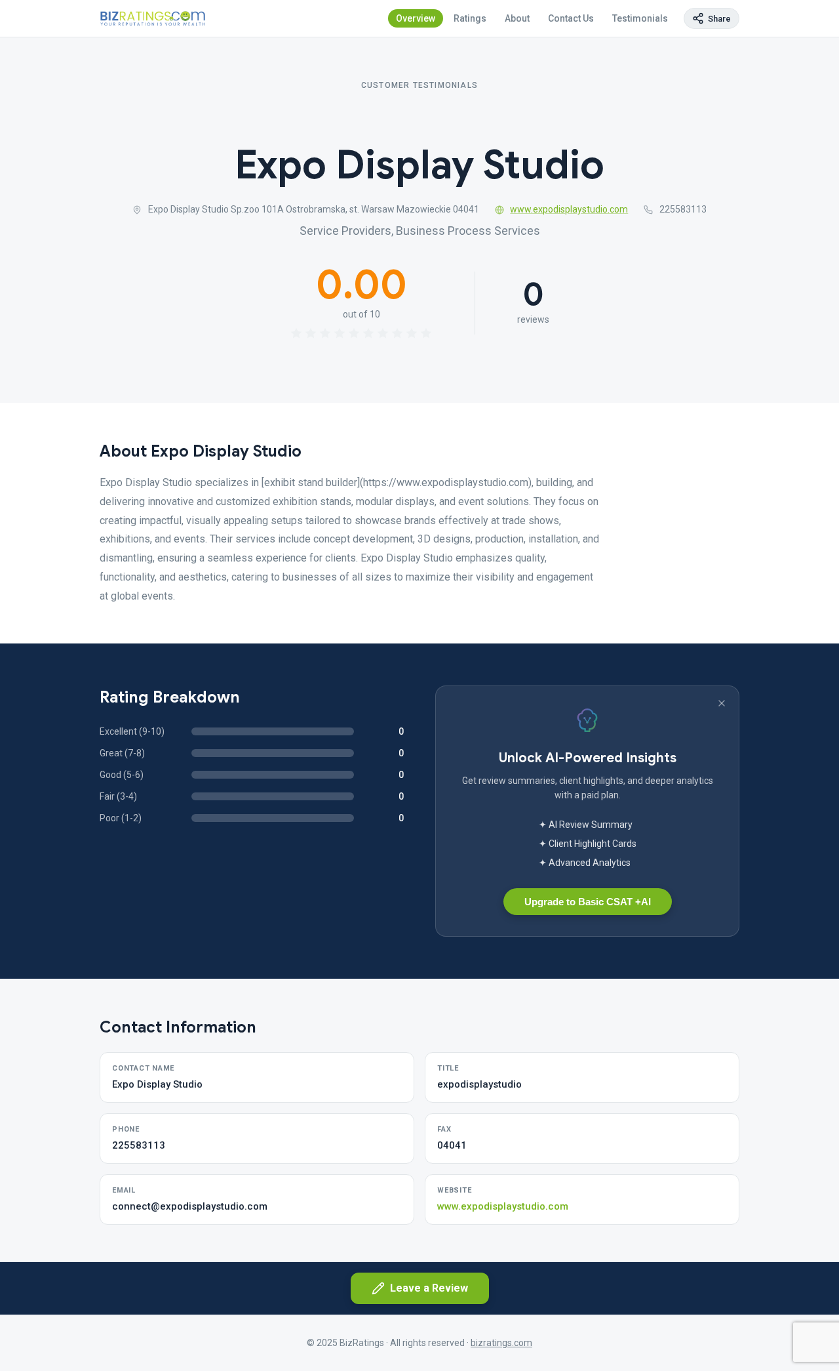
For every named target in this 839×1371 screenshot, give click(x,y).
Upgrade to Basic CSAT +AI (587, 901)
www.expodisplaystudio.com (569, 209)
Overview (415, 18)
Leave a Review (429, 1288)
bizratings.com (501, 1343)
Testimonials (640, 18)
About (517, 18)
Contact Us (571, 18)
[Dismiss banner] (721, 703)
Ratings (470, 18)
